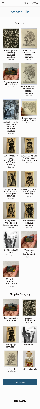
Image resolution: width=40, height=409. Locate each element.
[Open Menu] (3, 3)
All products (20, 382)
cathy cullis (20, 12)
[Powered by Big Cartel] (20, 401)
